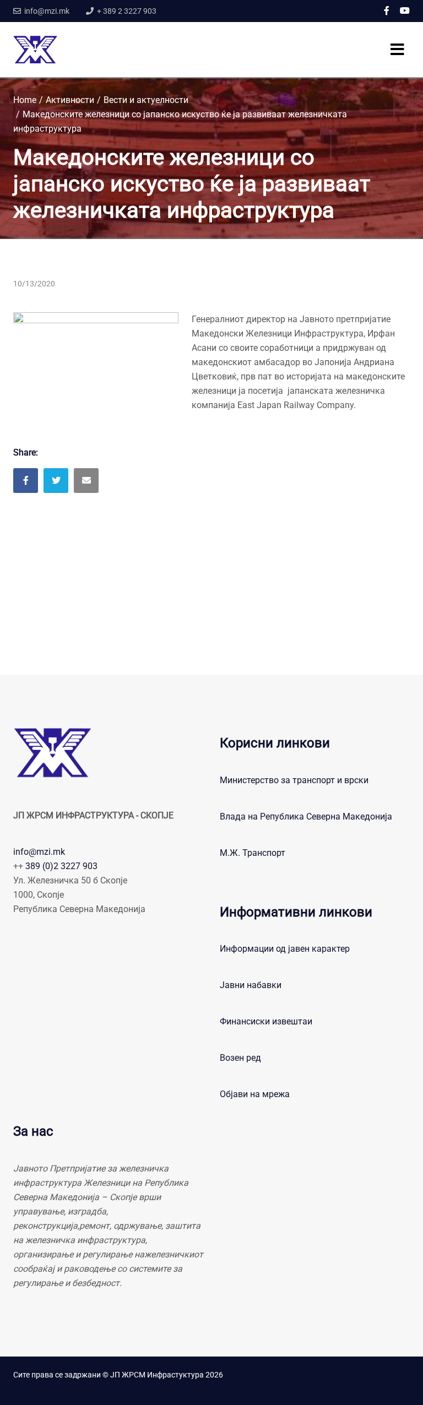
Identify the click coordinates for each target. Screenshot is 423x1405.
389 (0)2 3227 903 (61, 866)
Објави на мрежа (255, 1094)
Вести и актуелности (146, 100)
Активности (70, 100)
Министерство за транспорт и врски (294, 780)
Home (24, 100)
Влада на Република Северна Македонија (306, 816)
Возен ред (240, 1058)
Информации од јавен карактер (285, 948)
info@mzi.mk (39, 852)
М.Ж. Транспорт (252, 853)
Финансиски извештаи (266, 1021)
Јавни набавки (250, 985)
